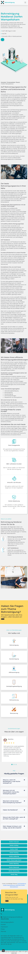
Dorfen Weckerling (14, 871)
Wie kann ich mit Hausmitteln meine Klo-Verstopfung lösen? (11, 792)
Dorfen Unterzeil (14, 841)
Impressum (4, 927)
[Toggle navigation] (25, 2)
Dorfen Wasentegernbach (14, 860)
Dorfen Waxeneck (14, 867)
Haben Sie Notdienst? (10, 810)
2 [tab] (14, 764)
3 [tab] (16, 764)
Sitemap (3, 931)
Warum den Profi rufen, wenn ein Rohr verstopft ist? (13, 818)
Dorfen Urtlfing (14, 845)
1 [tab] (12, 764)
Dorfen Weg (14, 874)
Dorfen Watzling (14, 863)
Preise (3, 929)
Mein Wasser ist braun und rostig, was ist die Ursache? (12, 827)
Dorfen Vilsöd (14, 849)
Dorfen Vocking (14, 852)
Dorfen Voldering (14, 856)
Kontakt (3, 924)
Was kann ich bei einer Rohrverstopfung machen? (12, 801)
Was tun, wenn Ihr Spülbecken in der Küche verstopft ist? (11, 781)
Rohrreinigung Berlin (7, 922)
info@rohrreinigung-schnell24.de (12, 917)
